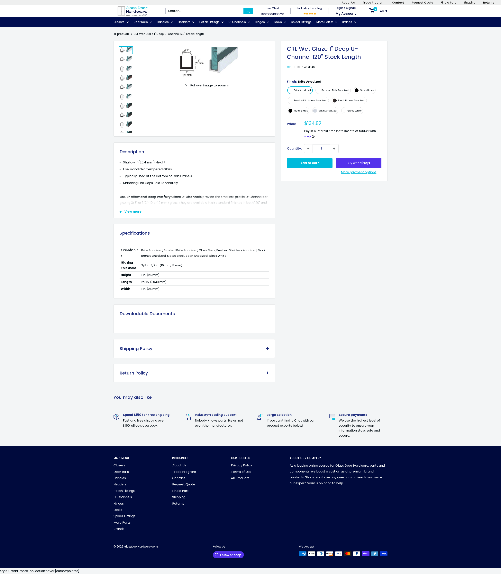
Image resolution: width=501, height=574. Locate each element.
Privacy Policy (241, 465)
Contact (398, 3)
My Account (346, 13)
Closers (119, 22)
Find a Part (448, 3)
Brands (347, 22)
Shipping (469, 3)
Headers (184, 22)
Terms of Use (241, 472)
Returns (488, 3)
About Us (348, 3)
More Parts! (324, 22)
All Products (240, 478)
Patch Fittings (209, 22)
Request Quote (422, 3)
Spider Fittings (301, 22)
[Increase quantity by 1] (334, 148)
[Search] (248, 11)
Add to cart (309, 163)
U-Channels (237, 22)
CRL (289, 67)
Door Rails (141, 22)
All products (122, 34)
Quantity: (294, 148)
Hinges (260, 22)
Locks (278, 22)
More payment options (358, 172)
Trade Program (373, 3)
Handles (163, 22)
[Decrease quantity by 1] (308, 148)
